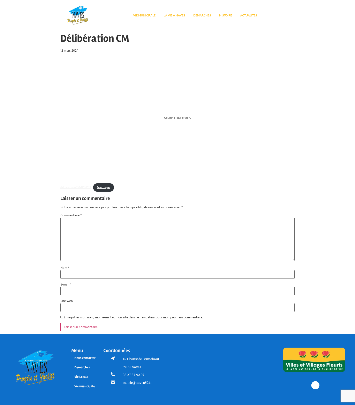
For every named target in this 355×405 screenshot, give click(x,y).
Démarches (202, 15)
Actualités (248, 15)
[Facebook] (315, 385)
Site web (66, 301)
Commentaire (71, 215)
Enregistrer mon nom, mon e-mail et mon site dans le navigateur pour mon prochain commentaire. (133, 317)
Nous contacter (85, 358)
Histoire (225, 15)
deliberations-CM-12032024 (75, 187)
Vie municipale (144, 15)
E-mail (65, 284)
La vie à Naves (174, 15)
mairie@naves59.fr (137, 382)
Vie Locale (81, 377)
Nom (64, 267)
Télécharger (103, 187)
